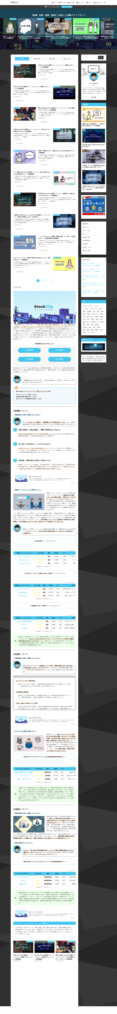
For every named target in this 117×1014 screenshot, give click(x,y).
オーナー (91, 306)
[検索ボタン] (104, 2)
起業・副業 (87, 250)
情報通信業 (87, 240)
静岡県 (96, 329)
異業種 (96, 324)
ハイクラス (85, 308)
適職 (88, 329)
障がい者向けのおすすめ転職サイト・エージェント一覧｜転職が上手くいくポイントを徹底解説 (93, 277)
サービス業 (87, 230)
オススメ (86, 227)
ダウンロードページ (66, 6)
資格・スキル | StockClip (36, 912)
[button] (55, 43)
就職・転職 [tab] (37, 58)
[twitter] (92, 97)
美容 (94, 327)
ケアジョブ (24, 624)
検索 (101, 57)
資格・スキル (87, 247)
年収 (88, 319)
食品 (101, 329)
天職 (88, 316)
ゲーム (96, 306)
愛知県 (92, 319)
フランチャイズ (93, 308)
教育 (97, 319)
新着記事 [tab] (22, 58)
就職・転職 (87, 237)
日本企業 (93, 322)
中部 (100, 308)
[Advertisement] (44, 983)
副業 (102, 311)
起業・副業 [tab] (52, 58)
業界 (84, 324)
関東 (92, 329)
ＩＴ (88, 332)
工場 (84, 319)
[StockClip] (14, 2)
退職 (84, 329)
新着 (101, 319)
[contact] (95, 97)
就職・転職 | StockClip (35, 476)
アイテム (85, 306)
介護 (94, 311)
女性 (92, 316)
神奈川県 (85, 327)
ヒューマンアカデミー (23, 877)
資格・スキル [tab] (67, 58)
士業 (84, 316)
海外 (88, 324)
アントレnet (23, 775)
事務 (84, 311)
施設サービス (86, 322)
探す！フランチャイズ (23, 779)
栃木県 (101, 322)
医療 (84, 314)
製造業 (86, 243)
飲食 (84, 332)
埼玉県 (101, 314)
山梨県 (96, 316)
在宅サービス (95, 314)
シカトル (22, 880)
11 (51, 280)
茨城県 (98, 327)
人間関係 (89, 311)
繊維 (90, 327)
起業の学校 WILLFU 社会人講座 (24, 772)
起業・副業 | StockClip (35, 718)
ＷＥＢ (92, 332)
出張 (98, 311)
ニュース (86, 234)
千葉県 (88, 314)
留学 (92, 324)
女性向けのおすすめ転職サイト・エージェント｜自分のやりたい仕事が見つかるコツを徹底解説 (93, 284)
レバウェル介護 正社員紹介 (24, 621)
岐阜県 (101, 316)
